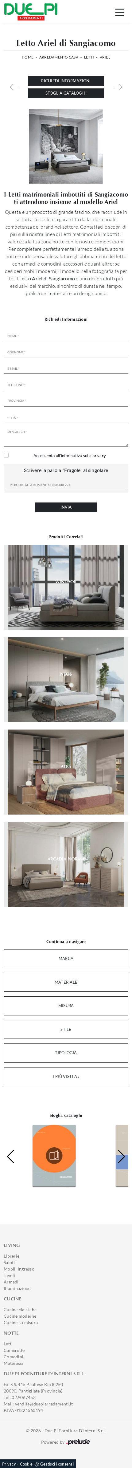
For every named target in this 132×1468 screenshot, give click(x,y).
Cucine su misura (21, 1322)
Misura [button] (66, 1005)
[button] (121, 1156)
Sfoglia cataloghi (66, 93)
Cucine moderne (20, 1316)
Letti (89, 57)
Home (27, 57)
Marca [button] (66, 958)
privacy (99, 455)
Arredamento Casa (58, 57)
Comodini (13, 1356)
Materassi (13, 1363)
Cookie (26, 1464)
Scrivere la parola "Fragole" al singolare (66, 470)
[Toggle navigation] (119, 11)
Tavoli (9, 1275)
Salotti (10, 1262)
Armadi (11, 1281)
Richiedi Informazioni (66, 80)
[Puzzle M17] (118, 87)
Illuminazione (17, 1288)
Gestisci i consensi (57, 1464)
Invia (66, 507)
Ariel (105, 57)
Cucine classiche (20, 1309)
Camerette (14, 1350)
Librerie (11, 1256)
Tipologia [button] (66, 1052)
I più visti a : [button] (66, 1076)
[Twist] (14, 87)
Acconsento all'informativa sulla (69, 455)
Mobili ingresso (19, 1268)
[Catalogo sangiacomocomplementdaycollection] (45, 1155)
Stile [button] (65, 1029)
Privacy (9, 1464)
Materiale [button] (66, 982)
